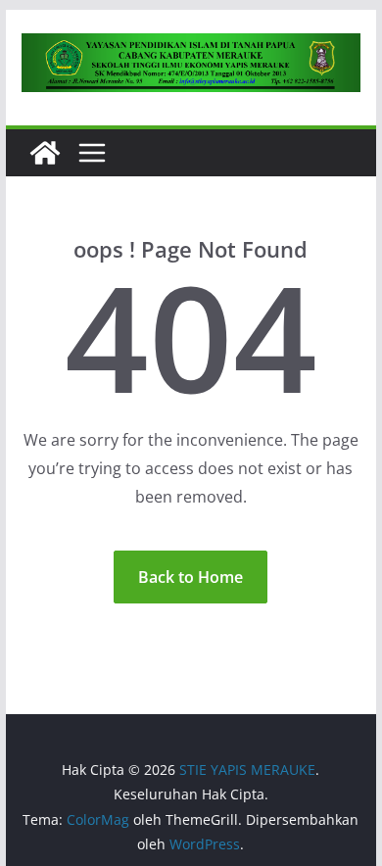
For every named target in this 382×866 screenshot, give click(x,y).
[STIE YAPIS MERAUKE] (45, 152)
